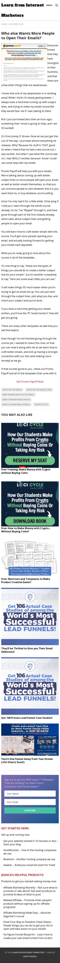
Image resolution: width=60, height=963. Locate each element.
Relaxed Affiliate (12, 900)
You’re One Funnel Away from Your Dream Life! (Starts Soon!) (27, 760)
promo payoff (41, 404)
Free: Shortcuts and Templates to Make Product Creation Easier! (25, 580)
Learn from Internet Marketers (22, 10)
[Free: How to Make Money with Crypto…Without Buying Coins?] (30, 525)
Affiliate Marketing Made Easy (20, 912)
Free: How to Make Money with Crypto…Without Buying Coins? (26, 529)
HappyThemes (30, 956)
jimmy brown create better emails (18, 394)
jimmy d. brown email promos (16, 404)
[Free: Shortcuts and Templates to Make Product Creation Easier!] (30, 576)
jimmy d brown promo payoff (16, 399)
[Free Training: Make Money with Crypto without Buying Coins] (30, 467)
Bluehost (8, 859)
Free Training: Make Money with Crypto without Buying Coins (25, 471)
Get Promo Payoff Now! (29, 381)
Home (4, 24)
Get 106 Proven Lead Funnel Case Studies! (26, 718)
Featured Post (17, 24)
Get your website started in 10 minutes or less (29, 841)
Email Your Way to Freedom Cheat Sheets (27, 922)
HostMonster (11, 850)
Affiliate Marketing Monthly (19, 887)
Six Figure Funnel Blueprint (19, 934)
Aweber (7, 865)
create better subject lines (38, 390)
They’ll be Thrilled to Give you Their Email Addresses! (27, 650)
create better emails (12, 390)
